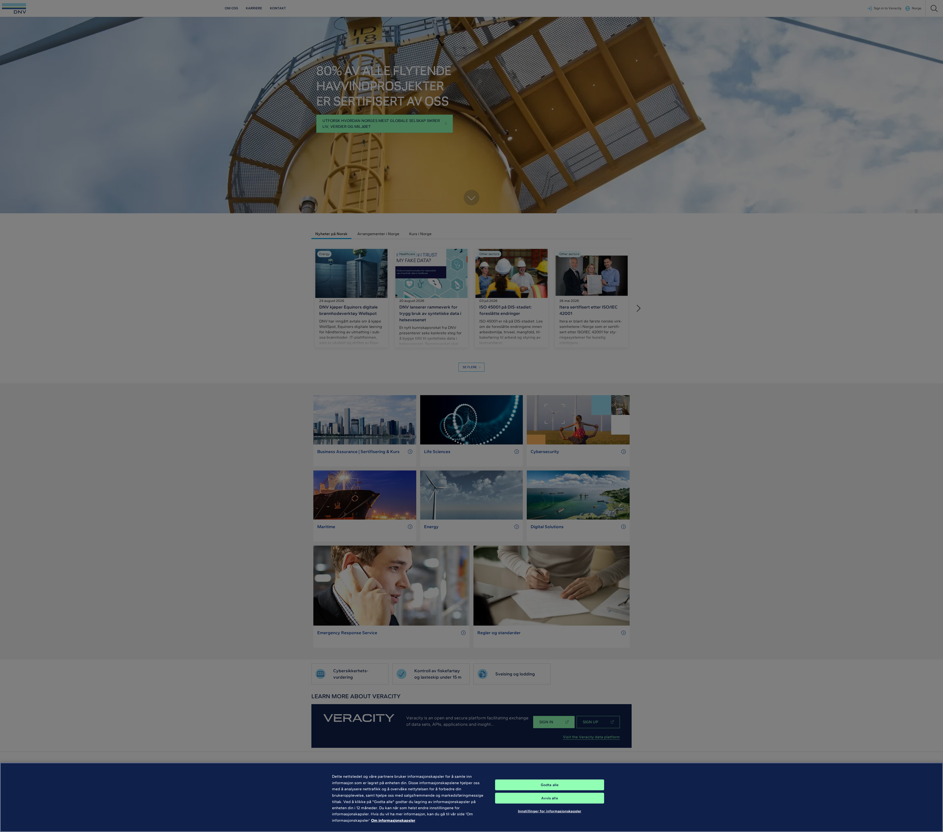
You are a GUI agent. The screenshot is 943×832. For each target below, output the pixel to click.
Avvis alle (549, 798)
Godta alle (550, 785)
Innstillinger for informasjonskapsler (550, 811)
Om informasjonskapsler (393, 820)
